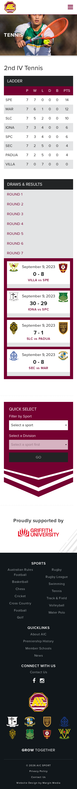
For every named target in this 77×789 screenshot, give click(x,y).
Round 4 (15, 223)
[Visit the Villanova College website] (64, 738)
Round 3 (15, 214)
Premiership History (38, 641)
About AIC (38, 634)
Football (20, 610)
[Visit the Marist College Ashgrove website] (29, 725)
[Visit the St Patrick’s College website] (30, 738)
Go (38, 457)
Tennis (57, 591)
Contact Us (38, 672)
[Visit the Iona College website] (12, 725)
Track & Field (57, 598)
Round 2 (15, 204)
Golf (20, 617)
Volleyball (57, 605)
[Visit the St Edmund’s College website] (64, 725)
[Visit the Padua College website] (47, 725)
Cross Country (20, 603)
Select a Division (22, 435)
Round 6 (15, 243)
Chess (20, 589)
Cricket (20, 596)
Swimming (57, 583)
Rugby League (57, 576)
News (38, 655)
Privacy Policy (38, 771)
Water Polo (56, 612)
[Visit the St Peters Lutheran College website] (47, 738)
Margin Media (51, 783)
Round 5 (15, 233)
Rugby (57, 569)
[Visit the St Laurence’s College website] (12, 738)
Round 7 (15, 253)
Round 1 (14, 194)
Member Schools (38, 648)
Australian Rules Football (20, 572)
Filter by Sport (20, 416)
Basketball (20, 581)
